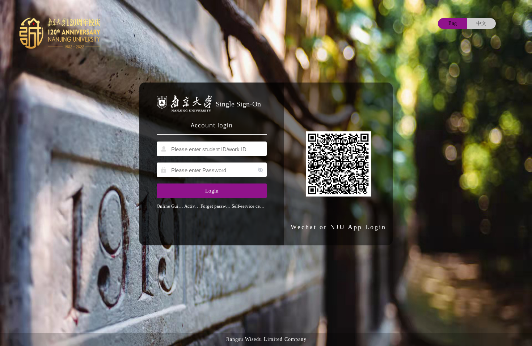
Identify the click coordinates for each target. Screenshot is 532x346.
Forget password (216, 206)
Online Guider (170, 206)
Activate (192, 206)
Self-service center (249, 206)
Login (212, 191)
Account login (212, 125)
